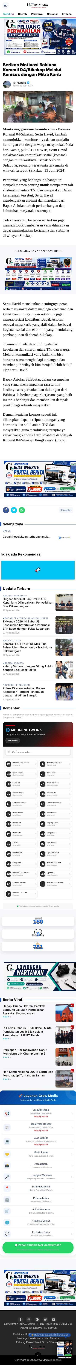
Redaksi (17, 1334)
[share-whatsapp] (22, 510)
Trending (8, 13)
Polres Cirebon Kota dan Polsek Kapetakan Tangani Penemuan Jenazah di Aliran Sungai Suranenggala (24, 691)
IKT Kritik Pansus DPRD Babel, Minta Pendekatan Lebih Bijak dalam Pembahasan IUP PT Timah (27, 1031)
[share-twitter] (14, 510)
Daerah (22, 13)
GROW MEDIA (27, 1324)
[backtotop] (38, 1355)
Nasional (52, 13)
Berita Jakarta (14, 663)
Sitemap (53, 1342)
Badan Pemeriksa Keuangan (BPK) (26, 618)
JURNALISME (44, 1324)
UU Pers (29, 1334)
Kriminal (67, 13)
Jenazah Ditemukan (17, 685)
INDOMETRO (11, 1324)
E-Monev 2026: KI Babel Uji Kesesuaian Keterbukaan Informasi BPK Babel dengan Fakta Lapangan (26, 625)
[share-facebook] (6, 510)
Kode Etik (56, 1334)
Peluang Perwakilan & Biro (31, 1342)
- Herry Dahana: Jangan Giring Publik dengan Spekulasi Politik (28, 668)
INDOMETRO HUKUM (45, 1327)
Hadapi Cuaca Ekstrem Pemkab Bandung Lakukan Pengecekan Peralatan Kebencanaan (24, 1009)
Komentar (65, 510)
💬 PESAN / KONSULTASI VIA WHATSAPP (38, 1247)
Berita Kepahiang (16, 596)
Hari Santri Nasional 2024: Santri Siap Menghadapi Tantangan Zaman (28, 1073)
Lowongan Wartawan (29, 1338)
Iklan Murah (50, 1338)
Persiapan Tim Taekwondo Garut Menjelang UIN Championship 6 (25, 1051)
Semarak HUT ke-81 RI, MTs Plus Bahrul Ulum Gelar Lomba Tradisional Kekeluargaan (27, 647)
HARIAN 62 (25, 1327)
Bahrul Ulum (13, 640)
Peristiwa (37, 13)
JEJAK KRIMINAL (62, 1324)
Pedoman (42, 1334)
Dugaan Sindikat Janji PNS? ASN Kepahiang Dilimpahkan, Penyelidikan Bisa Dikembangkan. (28, 602)
